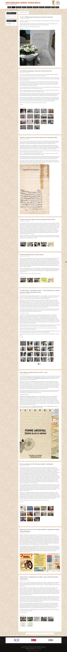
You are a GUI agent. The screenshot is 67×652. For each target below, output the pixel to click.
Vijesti (28, 18)
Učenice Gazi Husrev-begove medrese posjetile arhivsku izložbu (37, 219)
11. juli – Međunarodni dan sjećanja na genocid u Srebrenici (36, 17)
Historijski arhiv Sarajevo (23, 3)
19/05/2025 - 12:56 (23, 580)
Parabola (33, 650)
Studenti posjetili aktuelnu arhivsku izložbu (32, 254)
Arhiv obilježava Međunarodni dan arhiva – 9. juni (33, 372)
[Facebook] (66, 262)
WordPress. (37, 650)
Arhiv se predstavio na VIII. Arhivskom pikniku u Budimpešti (36, 464)
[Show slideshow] (22, 107)
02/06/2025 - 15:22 (23, 465)
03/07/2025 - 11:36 (23, 72)
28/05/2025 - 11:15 (23, 532)
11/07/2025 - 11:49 (23, 18)
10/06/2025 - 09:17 (23, 293)
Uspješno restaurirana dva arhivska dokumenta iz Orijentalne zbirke (38, 137)
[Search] (15, 16)
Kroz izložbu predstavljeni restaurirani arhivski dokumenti (36, 71)
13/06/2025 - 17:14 (23, 256)
